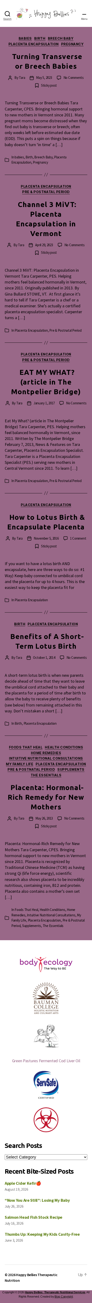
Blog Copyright (63, 1296)
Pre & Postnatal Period (46, 192)
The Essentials (46, 775)
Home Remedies (46, 753)
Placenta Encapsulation (33, 44)
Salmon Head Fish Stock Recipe (33, 1217)
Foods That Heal (26, 747)
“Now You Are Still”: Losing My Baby (37, 1200)
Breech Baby (61, 38)
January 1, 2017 (44, 403)
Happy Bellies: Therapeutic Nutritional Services (55, 1292)
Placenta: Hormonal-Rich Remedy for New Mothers (46, 797)
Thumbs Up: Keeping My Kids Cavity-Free (42, 1234)
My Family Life (19, 764)
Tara (22, 77)
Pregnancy (72, 44)
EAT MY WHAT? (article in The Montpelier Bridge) (46, 382)
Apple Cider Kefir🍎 (23, 1183)
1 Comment (78, 538)
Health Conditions (64, 747)
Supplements (70, 769)
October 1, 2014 (44, 657)
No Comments (73, 77)
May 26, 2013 (44, 818)
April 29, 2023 (44, 245)
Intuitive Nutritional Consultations (46, 758)
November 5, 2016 (46, 538)
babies (25, 38)
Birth (40, 38)
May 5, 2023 (44, 77)
